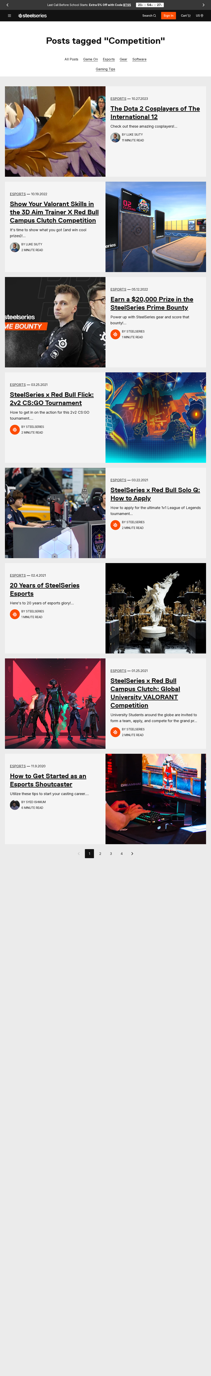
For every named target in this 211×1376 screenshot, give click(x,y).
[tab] (149, 15)
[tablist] (149, 15)
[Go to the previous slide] (7, 4)
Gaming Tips (105, 69)
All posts (71, 59)
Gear (123, 59)
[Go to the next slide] (203, 4)
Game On (90, 59)
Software (139, 59)
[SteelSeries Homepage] (32, 16)
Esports (109, 59)
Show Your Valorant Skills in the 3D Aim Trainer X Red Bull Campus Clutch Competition (54, 212)
